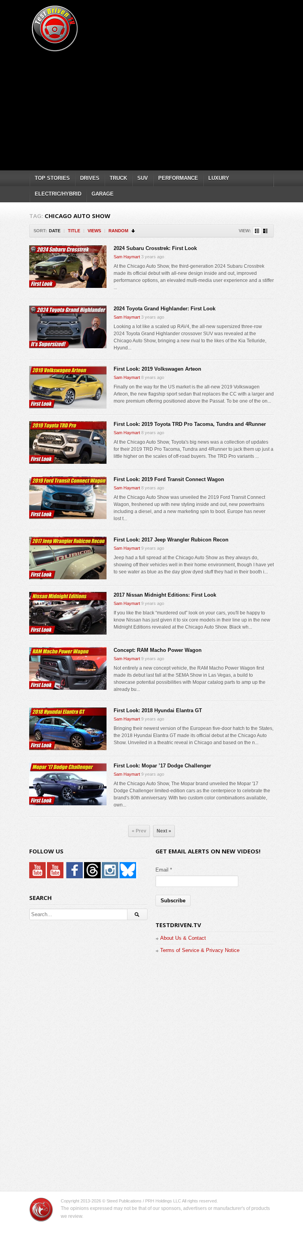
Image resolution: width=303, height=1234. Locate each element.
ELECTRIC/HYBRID (58, 194)
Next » (164, 831)
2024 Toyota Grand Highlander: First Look (164, 309)
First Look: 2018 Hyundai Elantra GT (158, 710)
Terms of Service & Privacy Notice (199, 950)
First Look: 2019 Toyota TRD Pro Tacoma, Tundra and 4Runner (190, 424)
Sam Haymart (127, 256)
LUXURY (218, 178)
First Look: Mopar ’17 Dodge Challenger (162, 766)
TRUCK (118, 178)
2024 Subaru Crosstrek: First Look (155, 248)
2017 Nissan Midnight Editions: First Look (165, 595)
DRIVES (89, 178)
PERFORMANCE (178, 178)
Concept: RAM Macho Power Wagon (158, 650)
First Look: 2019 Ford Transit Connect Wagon (169, 479)
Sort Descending (133, 231)
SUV (142, 178)
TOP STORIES (52, 178)
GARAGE (103, 194)
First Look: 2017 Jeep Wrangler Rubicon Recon (171, 540)
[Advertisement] (166, 108)
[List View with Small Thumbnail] (257, 231)
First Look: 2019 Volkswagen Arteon (157, 369)
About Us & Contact (183, 938)
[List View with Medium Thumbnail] (265, 231)
